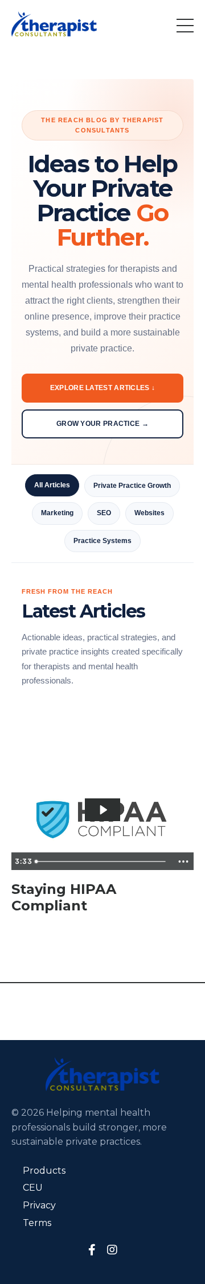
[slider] (101, 861)
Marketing (57, 513)
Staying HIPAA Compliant (63, 897)
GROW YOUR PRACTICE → (102, 424)
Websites (149, 513)
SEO (104, 513)
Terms (37, 1222)
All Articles (52, 485)
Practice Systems (102, 541)
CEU (33, 1187)
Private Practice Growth (132, 486)
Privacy (39, 1205)
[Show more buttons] (183, 861)
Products (44, 1170)
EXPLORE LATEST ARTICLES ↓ (102, 388)
